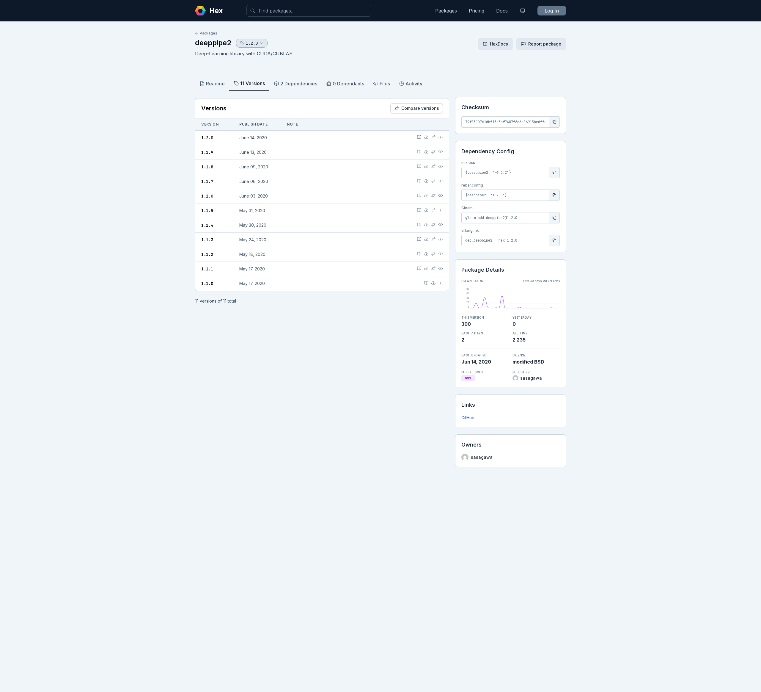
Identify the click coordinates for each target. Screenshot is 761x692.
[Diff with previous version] (433, 137)
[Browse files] (440, 137)
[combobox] (308, 11)
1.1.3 (207, 239)
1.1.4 (207, 225)
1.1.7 (207, 181)
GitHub (467, 417)
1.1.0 (207, 283)
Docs (502, 11)
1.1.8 (207, 167)
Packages (446, 11)
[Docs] (419, 137)
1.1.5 (207, 210)
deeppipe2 (213, 42)
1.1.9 (207, 152)
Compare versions (420, 108)
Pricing (476, 11)
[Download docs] (426, 137)
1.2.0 (207, 137)
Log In (552, 11)
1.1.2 (207, 254)
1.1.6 (207, 196)
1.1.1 (207, 269)
